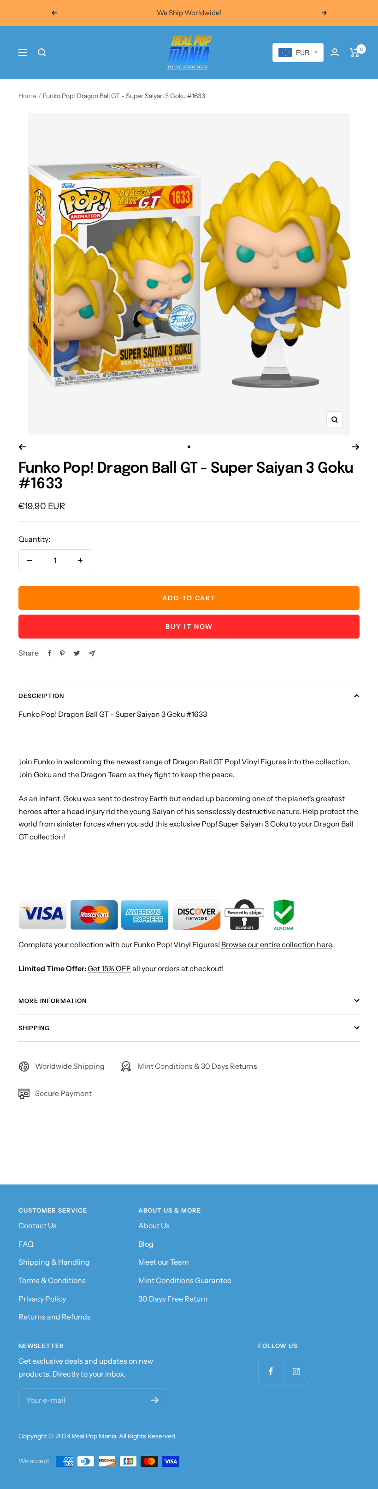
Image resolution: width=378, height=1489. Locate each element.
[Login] (335, 52)
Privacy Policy (42, 1298)
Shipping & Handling (54, 1261)
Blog (146, 1244)
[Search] (42, 52)
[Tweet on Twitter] (77, 653)
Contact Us (37, 1225)
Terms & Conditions (52, 1280)
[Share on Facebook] (50, 653)
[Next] (356, 447)
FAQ (26, 1244)
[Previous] (22, 447)
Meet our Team (163, 1261)
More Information (52, 1000)
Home (27, 96)
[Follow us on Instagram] (296, 1371)
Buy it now (189, 626)
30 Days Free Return (173, 1298)
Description (41, 695)
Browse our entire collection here (276, 944)
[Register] (155, 1400)
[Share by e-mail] (92, 654)
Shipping (34, 1028)
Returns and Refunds (54, 1316)
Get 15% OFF (109, 968)
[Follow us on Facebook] (271, 1371)
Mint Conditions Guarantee (184, 1280)
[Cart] (355, 52)
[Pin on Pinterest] (62, 653)
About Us (154, 1225)
